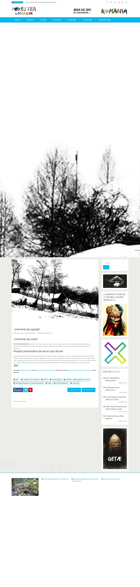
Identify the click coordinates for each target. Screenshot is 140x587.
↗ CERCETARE (87, 20)
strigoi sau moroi (26, 362)
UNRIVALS (30, 20)
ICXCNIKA (40, 333)
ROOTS (17, 20)
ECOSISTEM (71, 20)
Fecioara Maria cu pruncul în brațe (45, 370)
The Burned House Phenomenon (112, 389)
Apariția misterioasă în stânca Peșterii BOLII (78, 370)
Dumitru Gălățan (56, 379)
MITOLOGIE (57, 20)
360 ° (17, 379)
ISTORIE (43, 20)
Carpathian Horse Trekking (31, 379)
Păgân (50, 383)
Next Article (87, 390)
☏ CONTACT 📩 (104, 20)
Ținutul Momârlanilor (26, 370)
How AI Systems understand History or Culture (116, 398)
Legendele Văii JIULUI (82, 379)
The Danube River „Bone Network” (35, 2)
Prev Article (75, 390)
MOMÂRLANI (47, 333)
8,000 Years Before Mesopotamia (112, 379)
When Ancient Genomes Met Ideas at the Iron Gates (116, 408)
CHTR (45, 379)
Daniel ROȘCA (31, 333)
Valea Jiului (75, 383)
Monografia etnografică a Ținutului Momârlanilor (29, 383)
